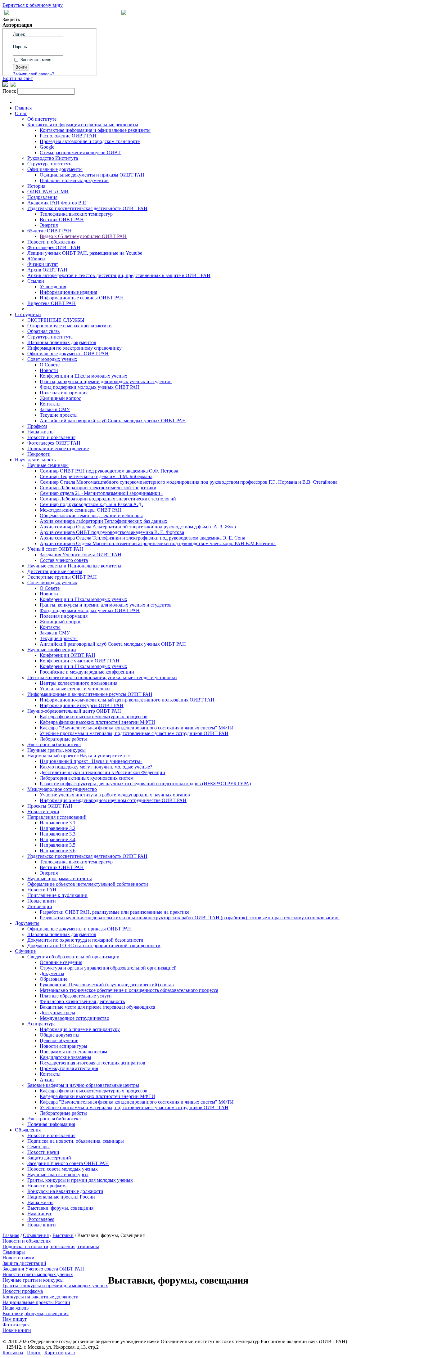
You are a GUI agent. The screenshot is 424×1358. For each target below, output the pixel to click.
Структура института (50, 163)
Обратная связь (43, 331)
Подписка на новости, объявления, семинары (75, 1141)
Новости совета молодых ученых (62, 1169)
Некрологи (39, 454)
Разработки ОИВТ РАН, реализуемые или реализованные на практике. (115, 912)
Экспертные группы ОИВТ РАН (62, 577)
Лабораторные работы (63, 739)
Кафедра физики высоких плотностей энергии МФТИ (97, 722)
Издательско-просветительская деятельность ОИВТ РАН (87, 208)
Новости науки (43, 811)
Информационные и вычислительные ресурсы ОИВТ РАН (89, 694)
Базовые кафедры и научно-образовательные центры (83, 1085)
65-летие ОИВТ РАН (49, 230)
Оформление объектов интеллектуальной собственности (87, 884)
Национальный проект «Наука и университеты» (78, 755)
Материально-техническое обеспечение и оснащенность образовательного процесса (129, 990)
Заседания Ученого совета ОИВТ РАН (80, 554)
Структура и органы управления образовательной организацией (108, 967)
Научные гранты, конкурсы (56, 750)
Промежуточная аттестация (69, 1068)
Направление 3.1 (57, 822)
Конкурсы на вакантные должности (65, 1191)
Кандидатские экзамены (65, 1057)
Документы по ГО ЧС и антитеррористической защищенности (93, 945)
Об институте (41, 119)
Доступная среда (57, 1012)
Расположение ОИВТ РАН (68, 135)
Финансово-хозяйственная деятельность (82, 1001)
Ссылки (35, 281)
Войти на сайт (17, 78)
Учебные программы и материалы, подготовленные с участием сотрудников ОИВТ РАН (134, 733)
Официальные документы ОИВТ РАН (68, 353)
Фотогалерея (40, 1219)
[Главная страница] (123, 13)
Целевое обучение (59, 1040)
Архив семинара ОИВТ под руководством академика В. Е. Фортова (112, 532)
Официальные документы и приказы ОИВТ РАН (92, 174)
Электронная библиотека (54, 744)
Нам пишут (39, 1213)
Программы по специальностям (73, 1051)
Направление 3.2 (57, 828)
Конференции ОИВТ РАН (67, 655)
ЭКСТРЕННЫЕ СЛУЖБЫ (55, 320)
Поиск (34, 1352)
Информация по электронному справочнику (74, 348)
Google (47, 147)
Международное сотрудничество (62, 789)
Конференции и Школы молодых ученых (83, 376)
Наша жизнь (40, 431)
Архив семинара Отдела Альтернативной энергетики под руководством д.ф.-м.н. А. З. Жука (138, 526)
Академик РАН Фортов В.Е (56, 202)
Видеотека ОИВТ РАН (51, 303)
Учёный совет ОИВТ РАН (55, 549)
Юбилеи (36, 258)
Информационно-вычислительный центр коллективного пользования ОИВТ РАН (127, 699)
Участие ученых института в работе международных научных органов (115, 794)
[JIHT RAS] (13, 85)
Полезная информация (64, 392)
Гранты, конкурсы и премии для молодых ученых (80, 1180)
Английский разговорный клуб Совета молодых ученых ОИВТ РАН (113, 420)
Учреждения (53, 286)
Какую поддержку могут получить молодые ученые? (96, 766)
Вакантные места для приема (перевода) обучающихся (97, 1007)
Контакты (50, 403)
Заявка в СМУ (55, 409)
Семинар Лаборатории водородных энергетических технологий (108, 498)
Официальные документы (55, 169)
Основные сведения (61, 962)
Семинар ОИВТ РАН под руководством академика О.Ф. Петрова (109, 470)
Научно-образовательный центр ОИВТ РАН (74, 711)
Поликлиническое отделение (58, 448)
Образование (53, 979)
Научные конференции (51, 649)
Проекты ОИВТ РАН (49, 806)
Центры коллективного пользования (78, 683)
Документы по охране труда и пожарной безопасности (85, 940)
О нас (21, 113)
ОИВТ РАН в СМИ (48, 191)
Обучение (25, 951)
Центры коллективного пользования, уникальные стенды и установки (102, 677)
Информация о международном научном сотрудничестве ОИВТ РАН (113, 800)
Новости (49, 370)
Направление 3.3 (57, 833)
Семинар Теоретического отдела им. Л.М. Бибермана (96, 476)
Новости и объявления (51, 241)
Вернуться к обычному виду (32, 5)
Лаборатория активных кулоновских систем (86, 778)
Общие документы (59, 1035)
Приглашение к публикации (57, 895)
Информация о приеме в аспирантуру (80, 1029)
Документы (27, 923)
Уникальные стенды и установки (75, 688)
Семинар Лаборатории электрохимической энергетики (98, 487)
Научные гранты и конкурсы (57, 1174)
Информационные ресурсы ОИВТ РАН (82, 705)
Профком (37, 426)
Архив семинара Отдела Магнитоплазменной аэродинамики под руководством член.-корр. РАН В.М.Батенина (158, 543)
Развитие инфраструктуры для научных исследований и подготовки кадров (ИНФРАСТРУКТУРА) (145, 783)
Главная (23, 107)
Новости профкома (47, 1185)
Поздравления (42, 197)
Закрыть (11, 19)
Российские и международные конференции (87, 672)
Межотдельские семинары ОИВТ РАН (81, 510)
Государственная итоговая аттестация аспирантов (92, 1062)
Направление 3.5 (57, 845)
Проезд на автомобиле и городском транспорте (90, 141)
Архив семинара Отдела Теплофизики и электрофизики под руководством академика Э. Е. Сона (142, 537)
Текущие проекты (59, 415)
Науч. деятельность (35, 459)
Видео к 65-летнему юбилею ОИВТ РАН (83, 236)
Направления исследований (57, 817)
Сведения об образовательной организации (73, 956)
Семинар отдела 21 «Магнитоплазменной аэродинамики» (101, 493)
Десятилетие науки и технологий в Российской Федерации (102, 772)
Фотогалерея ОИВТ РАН (53, 247)
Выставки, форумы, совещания (60, 1208)
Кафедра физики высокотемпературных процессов (93, 716)
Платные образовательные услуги (76, 995)
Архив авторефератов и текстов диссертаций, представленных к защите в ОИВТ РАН (118, 275)
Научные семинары (48, 465)
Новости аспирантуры (63, 1046)
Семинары (38, 1146)
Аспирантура (41, 1023)
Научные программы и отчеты (59, 878)
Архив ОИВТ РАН (47, 269)
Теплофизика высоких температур (76, 214)
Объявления (28, 1129)
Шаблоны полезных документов (74, 180)
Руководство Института (52, 158)
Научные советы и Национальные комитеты (74, 565)
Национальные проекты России (61, 1196)
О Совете (50, 364)
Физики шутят (42, 264)
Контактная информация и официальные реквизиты (82, 124)
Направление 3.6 (57, 850)
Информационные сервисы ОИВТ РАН (82, 297)
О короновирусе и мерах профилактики (69, 325)
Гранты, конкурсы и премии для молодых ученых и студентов (106, 381)
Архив (47, 1079)
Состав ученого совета (64, 560)
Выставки (63, 1235)
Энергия (49, 225)
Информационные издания (68, 292)
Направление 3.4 (57, 839)
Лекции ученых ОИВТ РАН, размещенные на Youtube (84, 253)
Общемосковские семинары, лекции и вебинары (91, 515)
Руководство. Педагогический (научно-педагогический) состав (107, 984)
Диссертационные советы (54, 571)
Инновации (39, 906)
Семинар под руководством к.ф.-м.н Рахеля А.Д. (91, 504)
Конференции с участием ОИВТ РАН (80, 660)
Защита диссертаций (49, 1157)
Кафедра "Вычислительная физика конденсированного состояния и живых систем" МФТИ (137, 727)
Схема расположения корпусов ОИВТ (80, 152)
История (36, 186)
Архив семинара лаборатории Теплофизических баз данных (103, 521)
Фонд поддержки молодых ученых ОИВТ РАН (90, 387)
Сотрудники (28, 314)
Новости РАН (41, 889)
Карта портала (59, 1352)
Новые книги (41, 900)
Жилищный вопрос (60, 398)
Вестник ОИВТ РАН (62, 219)
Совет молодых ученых (52, 359)
